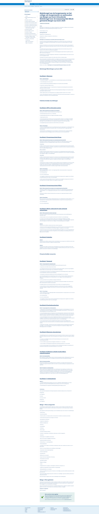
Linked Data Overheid (54, 508)
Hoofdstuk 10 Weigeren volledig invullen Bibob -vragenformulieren (29, 37)
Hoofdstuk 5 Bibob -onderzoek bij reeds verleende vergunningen (29, 27)
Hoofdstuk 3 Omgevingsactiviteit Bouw (30, 24)
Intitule (27, 16)
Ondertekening (28, 40)
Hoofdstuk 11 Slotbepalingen (29, 38)
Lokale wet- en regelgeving (31, 6)
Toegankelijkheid (40, 509)
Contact (26, 508)
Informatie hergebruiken (41, 507)
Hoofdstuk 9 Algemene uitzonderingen (30, 34)
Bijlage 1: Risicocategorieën (29, 41)
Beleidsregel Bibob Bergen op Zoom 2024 (30, 18)
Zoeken (26, 511)
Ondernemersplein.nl (66, 509)
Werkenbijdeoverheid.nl (66, 510)
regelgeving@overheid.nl (67, 499)
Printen (71, 9)
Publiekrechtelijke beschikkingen (29, 21)
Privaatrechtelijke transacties (29, 30)
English (26, 509)
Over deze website (27, 507)
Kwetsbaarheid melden (41, 511)
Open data (52, 507)
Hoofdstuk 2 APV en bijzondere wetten (30, 22)
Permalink (66, 9)
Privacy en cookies (40, 508)
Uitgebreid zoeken (37, 6)
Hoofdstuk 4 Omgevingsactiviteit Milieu (30, 25)
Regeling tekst (27, 11)
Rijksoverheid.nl (65, 508)
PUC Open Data (53, 509)
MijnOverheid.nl (65, 507)
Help (25, 510)
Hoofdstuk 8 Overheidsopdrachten (30, 33)
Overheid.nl (26, 4)
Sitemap (39, 510)
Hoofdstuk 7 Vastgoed (28, 32)
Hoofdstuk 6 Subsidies (28, 29)
